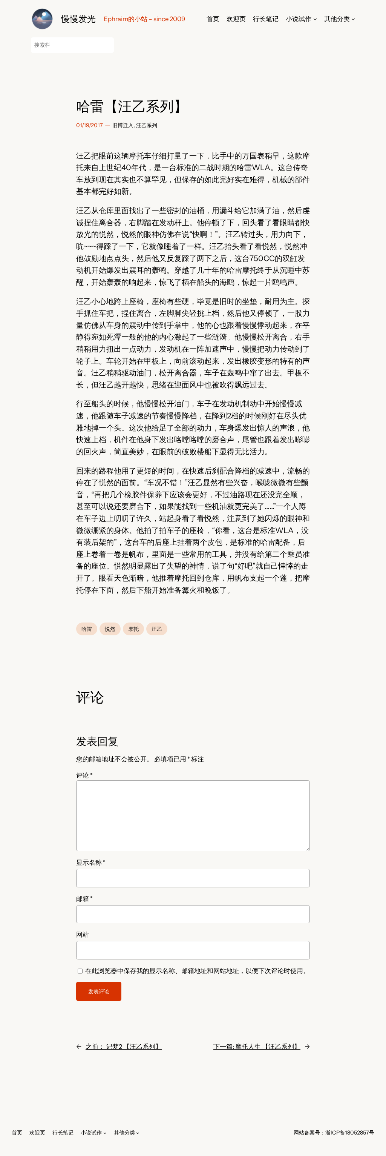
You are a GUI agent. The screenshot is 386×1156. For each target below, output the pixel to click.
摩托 (133, 629)
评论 (84, 775)
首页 (213, 19)
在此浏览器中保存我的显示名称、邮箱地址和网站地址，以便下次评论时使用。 (197, 971)
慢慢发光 (78, 18)
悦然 (110, 629)
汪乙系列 (146, 125)
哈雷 (86, 629)
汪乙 (157, 629)
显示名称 (91, 862)
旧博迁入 (122, 125)
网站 (82, 934)
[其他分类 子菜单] (353, 19)
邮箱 (84, 898)
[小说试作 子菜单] (315, 19)
